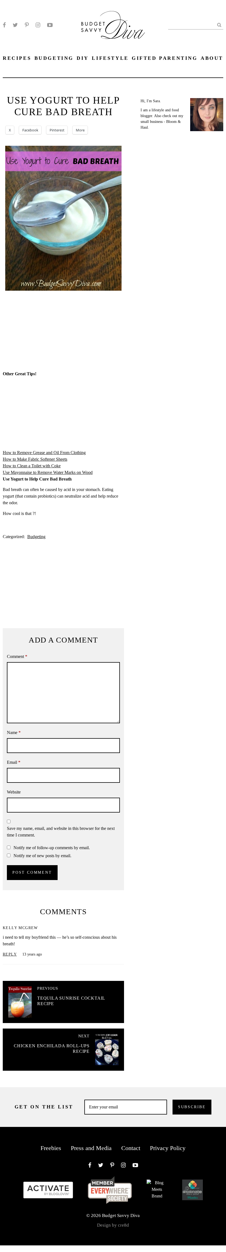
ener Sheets (57, 459)
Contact (130, 1148)
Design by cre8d (113, 1225)
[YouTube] (50, 25)
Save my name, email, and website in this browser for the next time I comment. (61, 831)
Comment (17, 656)
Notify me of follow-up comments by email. (52, 847)
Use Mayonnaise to (20, 472)
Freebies (51, 1148)
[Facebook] (4, 25)
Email (13, 762)
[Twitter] (15, 25)
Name (14, 732)
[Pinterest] (27, 25)
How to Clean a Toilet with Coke (32, 465)
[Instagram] (37, 25)
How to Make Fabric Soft (25, 459)
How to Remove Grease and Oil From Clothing (44, 452)
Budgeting (36, 536)
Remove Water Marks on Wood (65, 472)
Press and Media (91, 1148)
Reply (10, 954)
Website (14, 792)
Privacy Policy (167, 1148)
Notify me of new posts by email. (42, 855)
